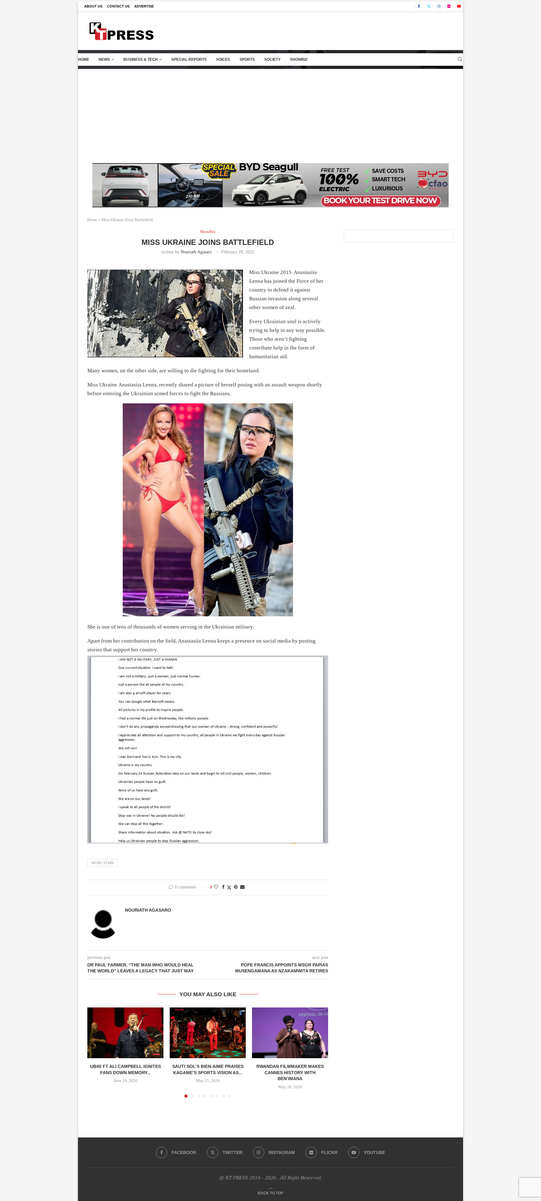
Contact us (118, 6)
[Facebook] (419, 6)
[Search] (460, 59)
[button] (95, 1052)
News (104, 59)
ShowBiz (298, 59)
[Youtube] (459, 6)
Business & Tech (140, 59)
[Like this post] (216, 887)
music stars (102, 863)
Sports (247, 59)
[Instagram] (439, 6)
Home (83, 59)
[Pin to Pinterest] (236, 887)
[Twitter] (429, 6)
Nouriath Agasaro (196, 252)
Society (272, 59)
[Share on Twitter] (229, 887)
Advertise (144, 6)
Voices (223, 59)
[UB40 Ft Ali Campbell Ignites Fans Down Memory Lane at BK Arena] (125, 1032)
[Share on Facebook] (223, 887)
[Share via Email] (242, 887)
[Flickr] (449, 6)
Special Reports (189, 59)
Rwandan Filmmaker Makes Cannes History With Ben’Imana (290, 1072)
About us (93, 6)
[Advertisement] (270, 116)
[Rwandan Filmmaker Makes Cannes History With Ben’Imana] (290, 1032)
